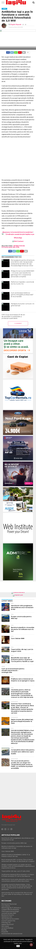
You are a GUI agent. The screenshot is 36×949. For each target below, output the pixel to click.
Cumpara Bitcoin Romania (10, 909)
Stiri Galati (5, 926)
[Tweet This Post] (12, 52)
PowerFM (5, 932)
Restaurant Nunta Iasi (9, 904)
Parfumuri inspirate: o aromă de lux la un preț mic (22, 283)
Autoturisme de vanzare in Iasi (12, 933)
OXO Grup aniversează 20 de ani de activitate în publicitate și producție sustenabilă (13, 316)
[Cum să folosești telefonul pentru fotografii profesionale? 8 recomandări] (6, 296)
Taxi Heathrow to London (10, 919)
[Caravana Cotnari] (18, 241)
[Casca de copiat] (18, 379)
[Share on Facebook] (8, 52)
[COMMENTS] (28, 52)
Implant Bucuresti (8, 924)
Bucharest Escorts (8, 915)
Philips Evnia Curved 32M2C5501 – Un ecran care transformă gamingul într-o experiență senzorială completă (22, 273)
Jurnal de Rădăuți (7, 928)
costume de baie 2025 (9, 913)
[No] (33, 943)
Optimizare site (7, 917)
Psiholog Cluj (6, 922)
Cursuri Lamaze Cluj (8, 920)
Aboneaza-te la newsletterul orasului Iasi (17, 232)
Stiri (17, 247)
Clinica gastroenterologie (10, 911)
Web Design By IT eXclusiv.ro (11, 908)
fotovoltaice (7, 247)
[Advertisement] (18, 158)
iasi (14, 247)
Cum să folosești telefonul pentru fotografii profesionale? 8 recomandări (22, 294)
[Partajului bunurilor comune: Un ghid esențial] (6, 307)
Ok (18, 946)
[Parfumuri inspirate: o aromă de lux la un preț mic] (6, 285)
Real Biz (4, 930)
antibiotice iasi (19, 246)
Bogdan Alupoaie (15, 24)
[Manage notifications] (31, 944)
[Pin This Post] (20, 52)
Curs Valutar (6, 906)
